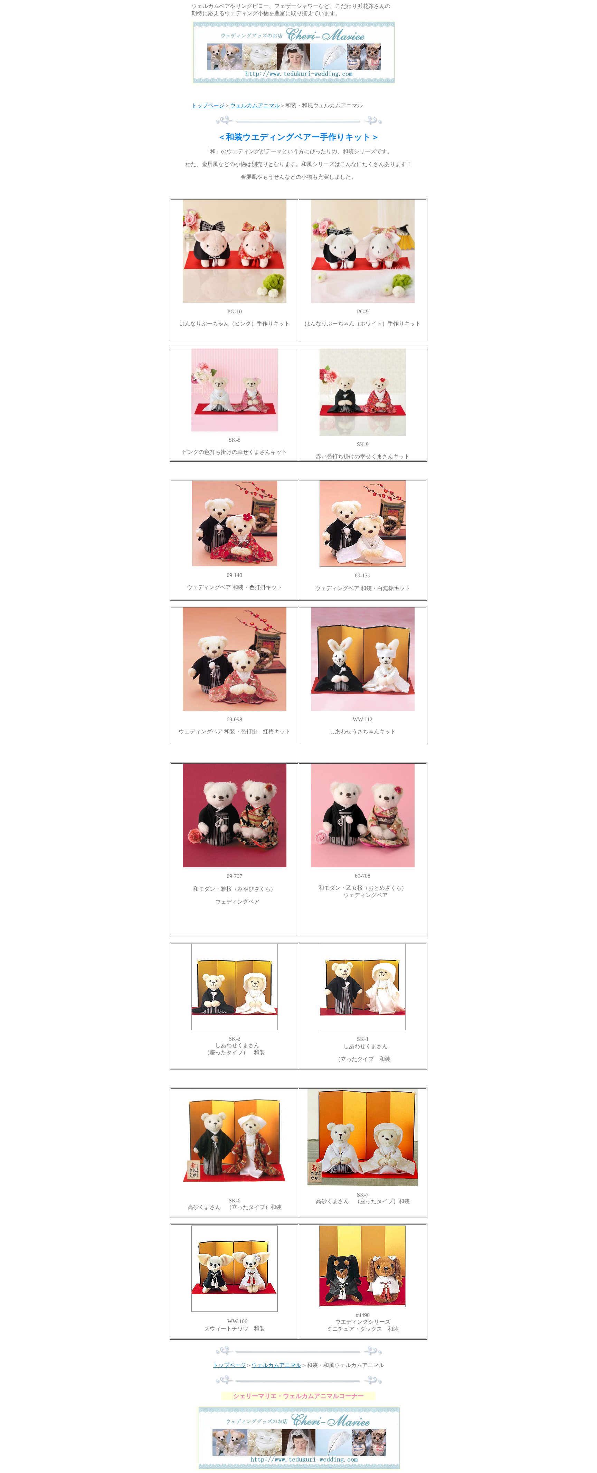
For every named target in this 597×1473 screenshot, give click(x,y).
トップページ (208, 105)
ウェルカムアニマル (255, 105)
